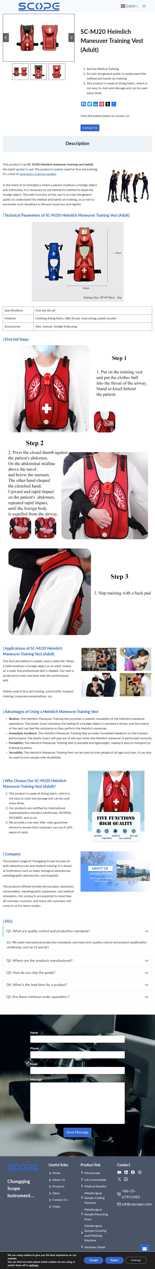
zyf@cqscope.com (137, 1204)
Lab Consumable (95, 1179)
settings (33, 1265)
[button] (20, 71)
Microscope (92, 1173)
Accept (93, 1260)
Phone (34, 1048)
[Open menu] (144, 6)
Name (35, 1032)
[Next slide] (71, 37)
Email (35, 1064)
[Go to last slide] (6, 37)
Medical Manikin (95, 1186)
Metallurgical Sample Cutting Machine (94, 1198)
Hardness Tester (94, 1247)
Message (37, 1079)
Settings (136, 1260)
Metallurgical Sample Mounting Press (96, 1214)
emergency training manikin (38, 174)
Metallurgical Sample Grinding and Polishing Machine (95, 1233)
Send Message (77, 1132)
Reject (114, 1260)
